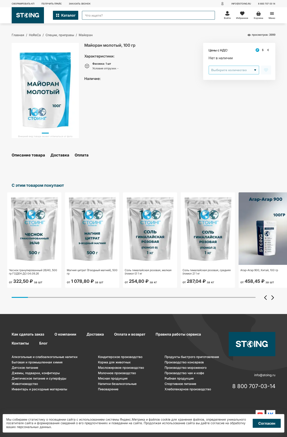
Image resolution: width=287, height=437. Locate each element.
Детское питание (25, 367)
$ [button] (263, 50)
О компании (65, 334)
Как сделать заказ (28, 334)
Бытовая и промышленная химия (37, 362)
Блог (43, 343)
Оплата (82, 155)
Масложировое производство (121, 367)
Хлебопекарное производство (188, 389)
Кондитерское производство (120, 357)
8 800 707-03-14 (253, 386)
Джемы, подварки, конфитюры (36, 373)
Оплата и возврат (129, 334)
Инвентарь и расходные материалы (39, 389)
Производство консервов (184, 362)
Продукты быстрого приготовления (192, 357)
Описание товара (28, 155)
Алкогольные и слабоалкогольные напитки (44, 357)
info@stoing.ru (241, 3)
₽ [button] (257, 50)
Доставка (59, 155)
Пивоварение (108, 389)
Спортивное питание (180, 384)
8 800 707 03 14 (266, 3)
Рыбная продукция (179, 378)
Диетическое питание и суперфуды (39, 378)
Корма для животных (114, 362)
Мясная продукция (113, 378)
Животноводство (25, 384)
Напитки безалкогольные (117, 384)
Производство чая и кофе (184, 373)
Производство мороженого (186, 367)
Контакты (20, 343)
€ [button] (268, 50)
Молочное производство (117, 373)
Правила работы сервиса (178, 334)
